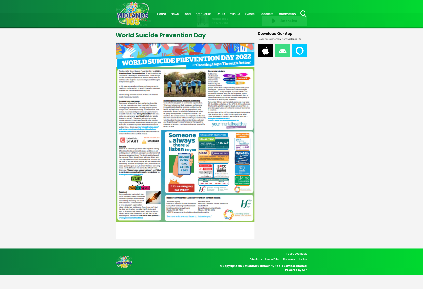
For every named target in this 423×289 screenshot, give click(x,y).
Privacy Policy (272, 259)
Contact (303, 259)
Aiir (304, 270)
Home (161, 14)
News (175, 14)
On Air (220, 14)
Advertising (256, 259)
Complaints (289, 259)
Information (287, 14)
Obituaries (204, 14)
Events (250, 14)
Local (187, 14)
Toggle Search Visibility (303, 17)
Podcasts (266, 14)
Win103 (235, 14)
